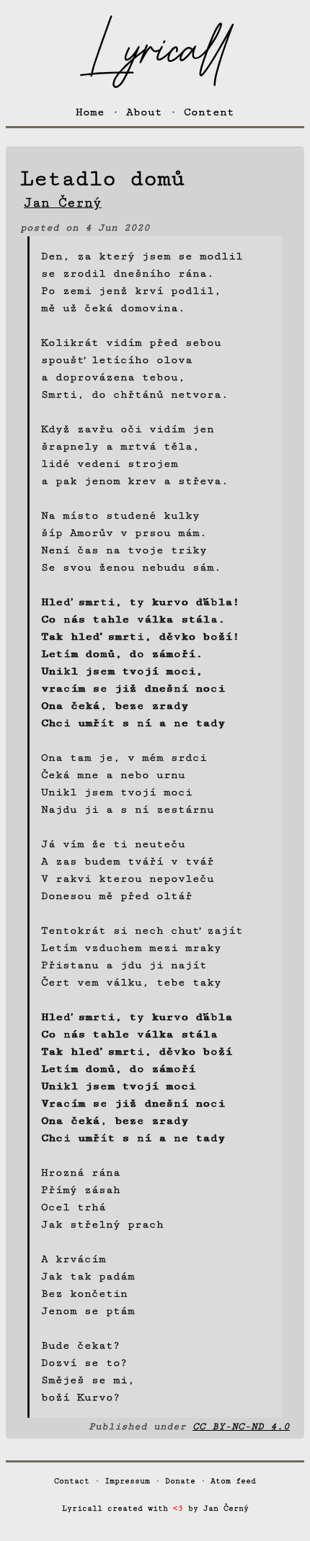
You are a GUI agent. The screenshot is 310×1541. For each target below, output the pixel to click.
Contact (71, 1481)
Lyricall (155, 51)
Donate (180, 1481)
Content (209, 112)
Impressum (127, 1481)
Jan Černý (226, 1508)
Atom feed (233, 1481)
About (144, 112)
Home (90, 112)
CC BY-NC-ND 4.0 (241, 1426)
